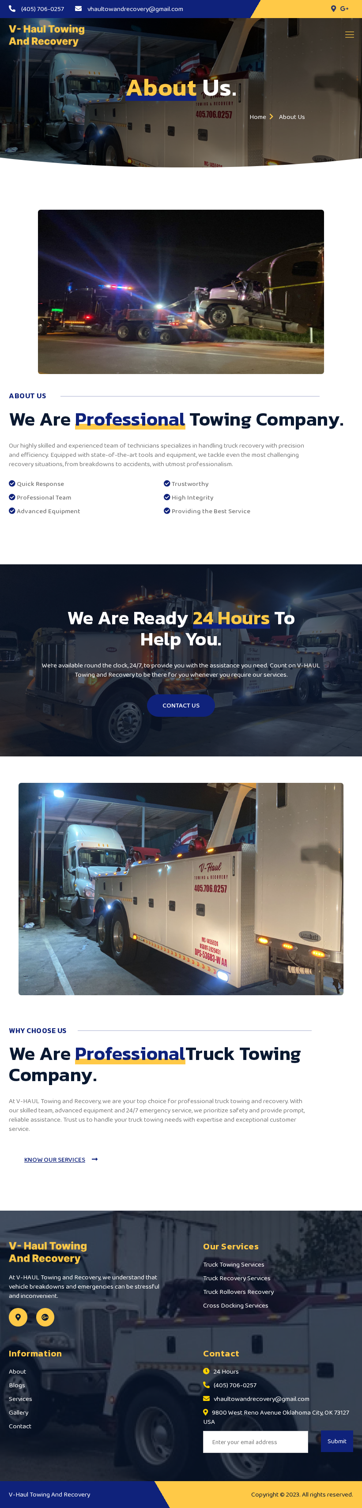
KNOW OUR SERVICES (54, 1159)
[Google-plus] (45, 1317)
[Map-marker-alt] (18, 1317)
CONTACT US (181, 705)
